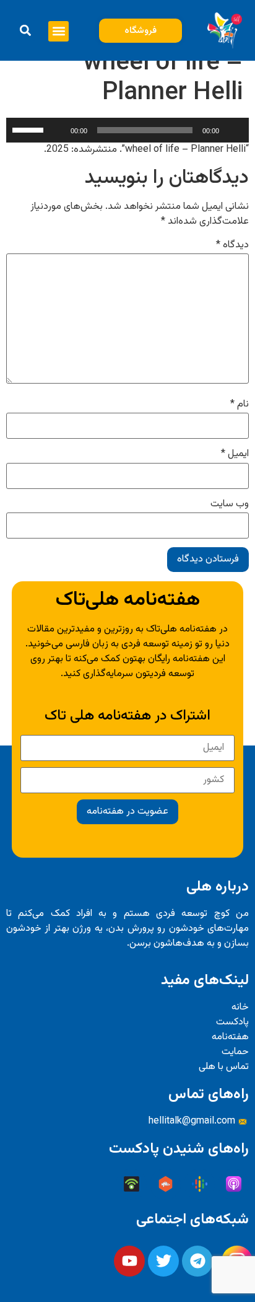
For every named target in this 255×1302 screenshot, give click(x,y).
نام (239, 405)
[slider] (29, 129)
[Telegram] (197, 1261)
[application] (127, 130)
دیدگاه (232, 245)
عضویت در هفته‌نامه (127, 811)
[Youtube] (129, 1261)
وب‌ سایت (229, 504)
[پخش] (233, 130)
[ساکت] (57, 130)
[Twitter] (163, 1261)
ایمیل (235, 454)
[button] (58, 31)
